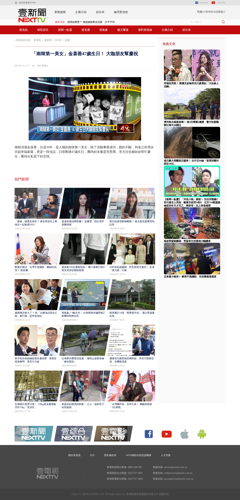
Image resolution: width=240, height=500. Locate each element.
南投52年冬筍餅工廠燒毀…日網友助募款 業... (93, 22)
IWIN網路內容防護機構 (138, 455)
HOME (58, 40)
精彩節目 (42, 29)
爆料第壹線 (145, 29)
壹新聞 (47, 40)
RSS (92, 455)
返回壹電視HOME (27, 2)
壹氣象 (103, 29)
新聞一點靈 (65, 29)
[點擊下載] (184, 434)
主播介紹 (80, 12)
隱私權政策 (110, 455)
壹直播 (86, 29)
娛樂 (67, 40)
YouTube (221, 2)
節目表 (100, 12)
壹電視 (37, 40)
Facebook (204, 2)
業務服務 (60, 12)
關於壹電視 (74, 455)
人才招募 (166, 455)
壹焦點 (23, 29)
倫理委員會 (121, 12)
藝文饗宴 (123, 29)
